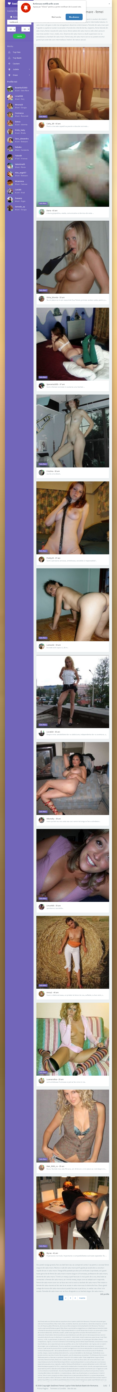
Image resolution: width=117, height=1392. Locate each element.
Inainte (82, 1298)
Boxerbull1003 (21, 87)
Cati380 (18, 189)
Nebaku (18, 147)
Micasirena (19, 181)
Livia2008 (19, 96)
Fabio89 (18, 155)
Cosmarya (19, 113)
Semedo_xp (20, 206)
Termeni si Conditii (58, 1388)
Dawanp (18, 198)
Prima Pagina (42, 1388)
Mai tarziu (56, 17)
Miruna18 (19, 104)
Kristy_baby (20, 130)
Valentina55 (20, 164)
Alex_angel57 (20, 172)
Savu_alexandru (22, 138)
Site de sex (71, 1388)
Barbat (16, 17)
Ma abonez (74, 17)
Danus (17, 121)
